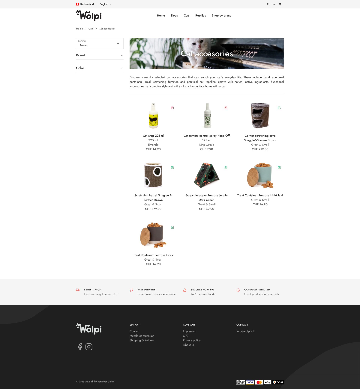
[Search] (268, 4)
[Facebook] (80, 346)
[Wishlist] (274, 4)
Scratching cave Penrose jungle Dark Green (207, 197)
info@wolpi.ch (245, 331)
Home (161, 15)
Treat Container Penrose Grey (153, 255)
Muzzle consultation (142, 336)
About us (188, 345)
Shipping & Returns (142, 340)
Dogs (174, 15)
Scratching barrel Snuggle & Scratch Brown (153, 197)
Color (80, 68)
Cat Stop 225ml (153, 135)
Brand (80, 55)
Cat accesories (107, 28)
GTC (185, 336)
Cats (186, 15)
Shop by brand (221, 15)
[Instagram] (89, 346)
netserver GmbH (106, 381)
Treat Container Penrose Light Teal (260, 195)
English (104, 4)
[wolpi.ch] (88, 15)
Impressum (189, 331)
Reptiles (200, 15)
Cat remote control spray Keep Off (207, 135)
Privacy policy (192, 340)
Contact (134, 331)
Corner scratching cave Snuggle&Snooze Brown (260, 137)
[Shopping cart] (279, 4)
